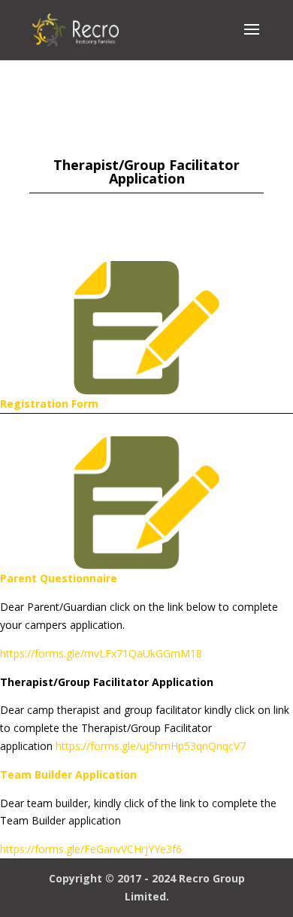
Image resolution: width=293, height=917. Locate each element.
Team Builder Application (68, 774)
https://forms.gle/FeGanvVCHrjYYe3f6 (91, 849)
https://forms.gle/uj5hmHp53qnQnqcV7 (151, 746)
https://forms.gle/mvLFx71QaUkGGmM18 (101, 653)
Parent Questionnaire (58, 578)
